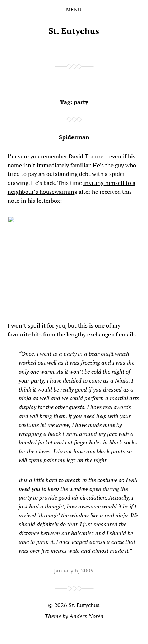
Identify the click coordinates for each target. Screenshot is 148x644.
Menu (74, 9)
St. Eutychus (73, 30)
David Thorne (86, 156)
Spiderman (74, 137)
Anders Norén (86, 616)
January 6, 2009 (74, 570)
